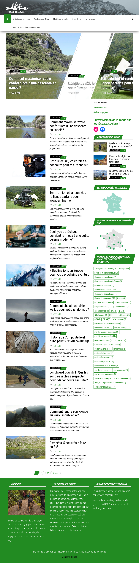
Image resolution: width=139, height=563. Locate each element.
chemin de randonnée (104, 298)
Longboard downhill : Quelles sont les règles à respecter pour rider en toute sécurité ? (69, 376)
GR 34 (106, 319)
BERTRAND (16, 93)
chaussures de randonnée (105, 294)
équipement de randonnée (114, 382)
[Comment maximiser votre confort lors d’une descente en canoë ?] (25, 126)
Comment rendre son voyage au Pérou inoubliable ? (69, 413)
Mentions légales (69, 556)
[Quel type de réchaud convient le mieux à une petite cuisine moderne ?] (25, 236)
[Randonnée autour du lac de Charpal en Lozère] (100, 174)
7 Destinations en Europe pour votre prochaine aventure (69, 272)
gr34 (97, 319)
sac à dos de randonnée (105, 374)
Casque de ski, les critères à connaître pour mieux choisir (90, 85)
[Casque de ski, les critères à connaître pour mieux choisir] (25, 165)
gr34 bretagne (119, 319)
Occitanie (120, 340)
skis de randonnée (122, 378)
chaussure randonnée (104, 285)
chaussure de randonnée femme (108, 281)
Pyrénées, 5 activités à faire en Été (68, 445)
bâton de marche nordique (106, 273)
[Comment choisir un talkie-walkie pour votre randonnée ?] (25, 310)
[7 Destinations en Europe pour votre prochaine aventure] (25, 275)
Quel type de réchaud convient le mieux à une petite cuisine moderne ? (69, 235)
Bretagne (124, 268)
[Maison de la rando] (7, 19)
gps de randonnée (121, 306)
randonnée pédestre (104, 361)
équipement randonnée (104, 387)
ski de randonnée (102, 378)
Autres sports (90, 19)
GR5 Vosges (100, 315)
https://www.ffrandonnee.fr (105, 495)
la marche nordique (103, 328)
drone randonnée (123, 302)
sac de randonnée (102, 370)
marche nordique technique (106, 332)
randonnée (119, 349)
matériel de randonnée (105, 336)
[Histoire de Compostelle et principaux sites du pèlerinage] (25, 341)
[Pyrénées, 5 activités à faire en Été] (25, 447)
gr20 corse (124, 315)
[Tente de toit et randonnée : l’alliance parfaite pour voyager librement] (25, 197)
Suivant (55, 473)
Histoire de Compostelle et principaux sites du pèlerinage (69, 339)
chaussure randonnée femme (107, 290)
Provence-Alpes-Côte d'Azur (107, 344)
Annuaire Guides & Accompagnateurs (26, 27)
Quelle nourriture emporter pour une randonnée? (120, 145)
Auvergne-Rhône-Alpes (105, 268)
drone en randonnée (103, 302)
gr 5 (121, 311)
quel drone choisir (102, 349)
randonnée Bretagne (103, 353)
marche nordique (122, 328)
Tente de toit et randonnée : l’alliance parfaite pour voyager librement (68, 196)
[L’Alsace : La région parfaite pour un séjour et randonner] (100, 160)
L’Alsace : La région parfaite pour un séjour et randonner (120, 159)
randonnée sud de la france (106, 366)
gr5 (113, 311)
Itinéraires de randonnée (21, 19)
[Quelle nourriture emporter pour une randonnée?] (100, 147)
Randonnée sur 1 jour (41, 19)
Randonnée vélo (100, 107)
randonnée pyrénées (103, 357)
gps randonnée (101, 311)
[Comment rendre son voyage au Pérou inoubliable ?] (25, 415)
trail (97, 382)
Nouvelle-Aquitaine (103, 340)
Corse (121, 298)
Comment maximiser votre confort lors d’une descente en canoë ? (32, 83)
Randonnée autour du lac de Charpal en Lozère (121, 172)
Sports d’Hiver (77, 19)
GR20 (112, 315)
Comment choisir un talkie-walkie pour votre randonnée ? (69, 308)
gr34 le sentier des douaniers (107, 323)
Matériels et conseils (60, 19)
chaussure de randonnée (105, 277)
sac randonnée (120, 370)
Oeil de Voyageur (101, 112)
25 (48, 473)
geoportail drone (102, 306)
